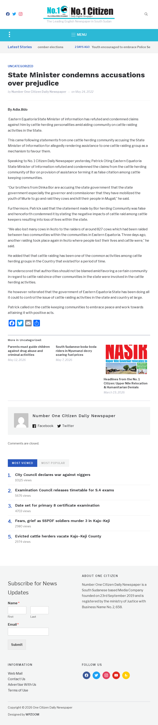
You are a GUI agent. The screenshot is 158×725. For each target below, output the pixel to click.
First (10, 616)
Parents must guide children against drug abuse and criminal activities (29, 350)
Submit (17, 645)
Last (33, 616)
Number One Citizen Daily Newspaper (39, 91)
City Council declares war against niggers (52, 474)
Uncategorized (20, 66)
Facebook (45, 426)
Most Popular (53, 463)
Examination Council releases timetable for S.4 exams (64, 490)
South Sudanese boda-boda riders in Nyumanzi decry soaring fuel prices (76, 350)
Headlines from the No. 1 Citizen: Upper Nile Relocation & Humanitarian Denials (126, 383)
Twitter (68, 426)
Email (13, 624)
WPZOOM (32, 714)
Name (14, 603)
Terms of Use (18, 690)
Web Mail (15, 673)
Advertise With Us (22, 685)
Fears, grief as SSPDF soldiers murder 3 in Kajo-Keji (62, 521)
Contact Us (16, 679)
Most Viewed (22, 463)
